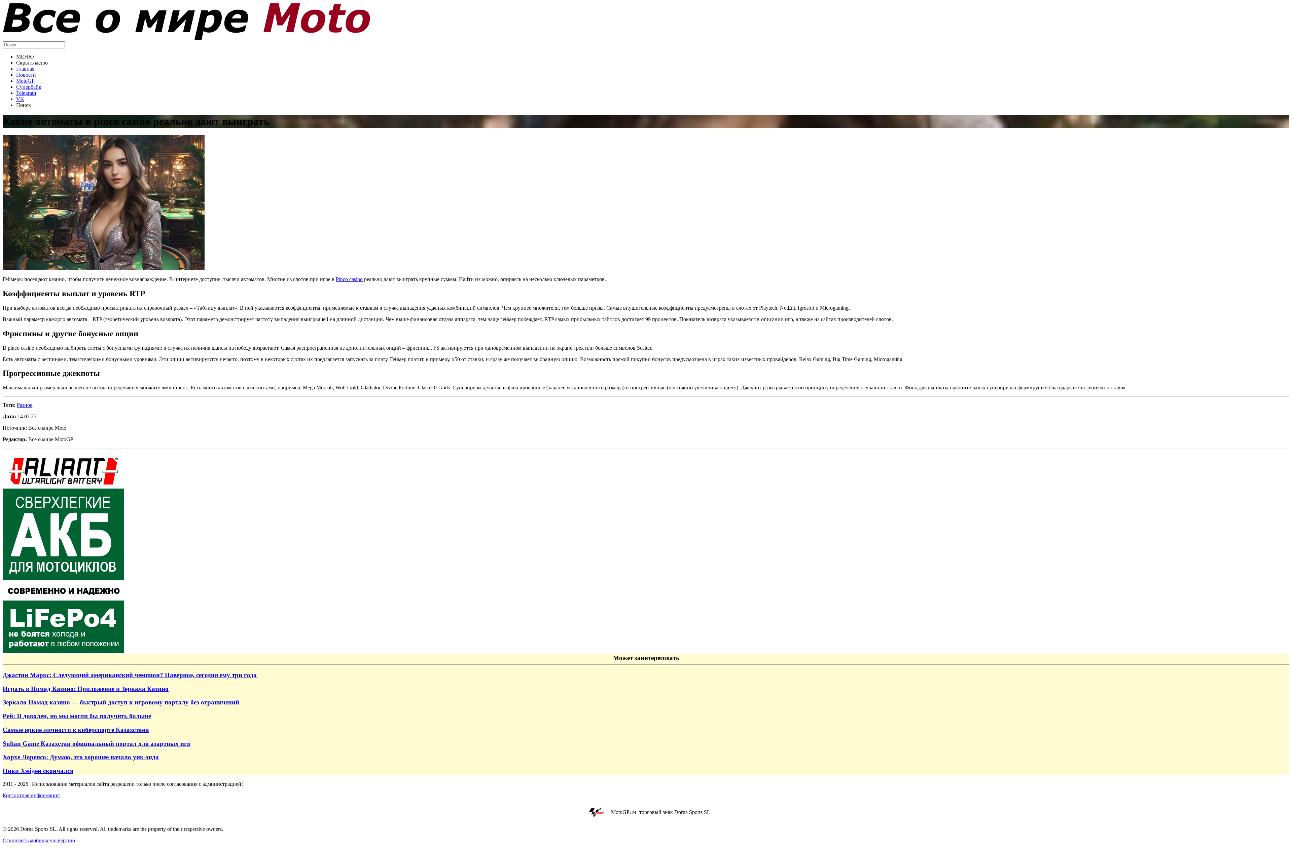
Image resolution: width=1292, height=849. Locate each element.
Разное (24, 405)
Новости (26, 75)
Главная (25, 69)
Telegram (26, 93)
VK (20, 99)
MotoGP (25, 81)
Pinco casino (349, 279)
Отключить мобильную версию (39, 840)
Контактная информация (31, 795)
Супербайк (28, 87)
